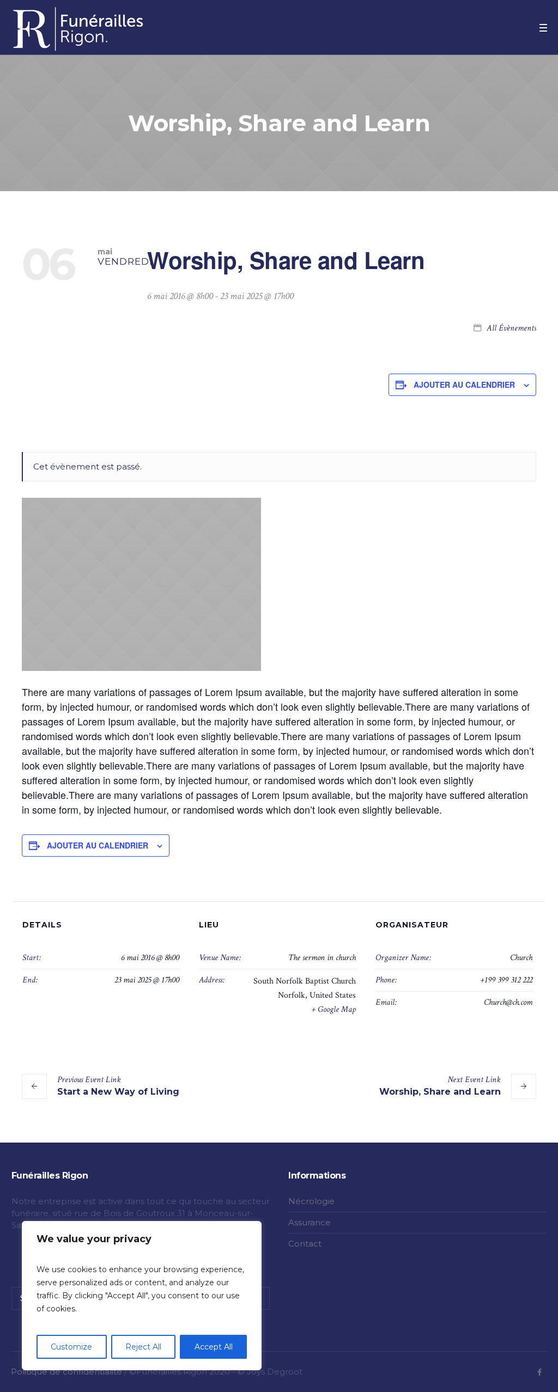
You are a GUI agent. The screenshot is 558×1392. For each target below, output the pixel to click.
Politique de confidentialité (66, 1371)
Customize (71, 1347)
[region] (142, 1295)
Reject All (143, 1347)
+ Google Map (334, 1009)
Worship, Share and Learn (440, 1085)
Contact (305, 1243)
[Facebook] (539, 1372)
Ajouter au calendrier (464, 384)
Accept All (214, 1347)
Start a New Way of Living (118, 1085)
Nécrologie (311, 1201)
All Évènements (510, 328)
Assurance (309, 1222)
